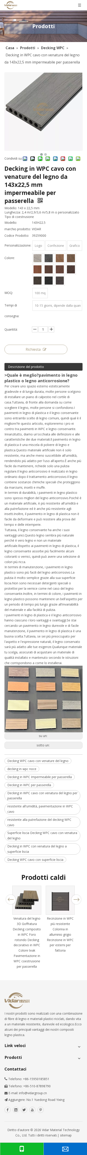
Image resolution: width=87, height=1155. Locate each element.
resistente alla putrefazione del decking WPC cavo (39, 822)
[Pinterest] (40, 1110)
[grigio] (48, 258)
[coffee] (37, 269)
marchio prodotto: (17, 229)
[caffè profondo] (48, 269)
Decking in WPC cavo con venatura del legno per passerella (42, 795)
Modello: (10, 222)
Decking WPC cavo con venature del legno (37, 761)
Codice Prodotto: (16, 235)
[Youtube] (32, 1110)
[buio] (37, 280)
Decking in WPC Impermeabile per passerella (39, 777)
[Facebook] (7, 1110)
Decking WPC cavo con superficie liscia (35, 859)
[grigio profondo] (59, 280)
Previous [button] (10, 899)
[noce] (70, 269)
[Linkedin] (16, 1110)
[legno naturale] (59, 269)
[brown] (70, 258)
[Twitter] (24, 1110)
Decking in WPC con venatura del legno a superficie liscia (37, 849)
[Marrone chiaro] (59, 258)
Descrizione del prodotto (26, 367)
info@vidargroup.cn (33, 1093)
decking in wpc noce (21, 769)
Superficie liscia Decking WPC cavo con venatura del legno (42, 835)
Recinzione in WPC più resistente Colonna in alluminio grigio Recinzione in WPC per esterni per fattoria (60, 934)
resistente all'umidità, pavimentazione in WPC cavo (40, 809)
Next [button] (76, 899)
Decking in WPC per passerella (29, 785)
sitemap (66, 1135)
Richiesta (33, 349)
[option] (26, 927)
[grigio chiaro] (37, 258)
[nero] (48, 280)
